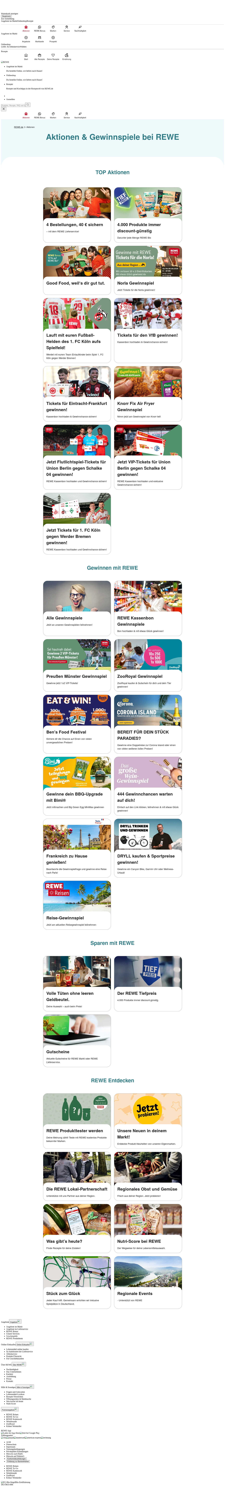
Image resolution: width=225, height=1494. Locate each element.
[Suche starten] (27, 105)
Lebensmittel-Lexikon (15, 1394)
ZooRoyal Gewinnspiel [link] (139, 676)
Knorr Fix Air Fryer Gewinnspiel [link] (135, 406)
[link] (115, 68)
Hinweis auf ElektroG (15, 1456)
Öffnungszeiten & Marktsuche (18, 1399)
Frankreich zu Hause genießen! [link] (66, 859)
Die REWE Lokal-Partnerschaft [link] (76, 1189)
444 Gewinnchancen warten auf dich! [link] (145, 797)
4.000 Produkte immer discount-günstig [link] (139, 227)
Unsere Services (13, 1334)
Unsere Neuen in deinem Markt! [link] (142, 1134)
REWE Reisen (12, 1414)
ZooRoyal (10, 1424)
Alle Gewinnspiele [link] (64, 618)
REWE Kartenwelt (14, 1419)
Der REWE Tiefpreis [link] (137, 993)
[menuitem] (26, 28)
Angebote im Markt (14, 1327)
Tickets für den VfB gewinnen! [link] (147, 335)
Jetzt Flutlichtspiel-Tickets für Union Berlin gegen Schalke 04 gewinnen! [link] (76, 468)
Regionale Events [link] (134, 1293)
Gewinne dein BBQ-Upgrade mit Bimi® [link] (74, 797)
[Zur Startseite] (10, 5)
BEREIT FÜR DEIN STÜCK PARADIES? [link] (143, 735)
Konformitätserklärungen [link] (16, 1459)
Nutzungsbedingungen (15, 1449)
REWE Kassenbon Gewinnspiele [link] (135, 621)
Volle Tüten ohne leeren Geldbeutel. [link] (70, 996)
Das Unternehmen (13, 1372)
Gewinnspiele (12, 1336)
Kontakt (9, 1381)
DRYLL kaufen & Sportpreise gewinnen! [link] (146, 859)
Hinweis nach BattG (14, 1454)
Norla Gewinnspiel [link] (135, 283)
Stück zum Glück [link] (63, 1293)
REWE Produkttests (14, 1338)
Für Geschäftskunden (15, 1359)
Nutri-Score (11, 1404)
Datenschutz (11, 1444)
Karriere (9, 1374)
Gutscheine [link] (57, 1052)
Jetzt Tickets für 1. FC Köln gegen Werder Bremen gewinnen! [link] (73, 536)
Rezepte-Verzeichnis (14, 1397)
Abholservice (11, 1354)
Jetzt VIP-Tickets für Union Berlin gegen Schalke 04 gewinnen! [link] (143, 468)
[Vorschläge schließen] (3, 109)
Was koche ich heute (14, 1401)
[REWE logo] (5, 62)
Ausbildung (11, 1376)
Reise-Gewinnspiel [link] (65, 918)
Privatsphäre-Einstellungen (17, 1451)
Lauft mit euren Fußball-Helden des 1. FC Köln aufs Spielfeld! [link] (73, 341)
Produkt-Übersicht (13, 1356)
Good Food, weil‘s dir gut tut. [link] (75, 283)
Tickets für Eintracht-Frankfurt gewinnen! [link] (76, 406)
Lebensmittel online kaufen (17, 1349)
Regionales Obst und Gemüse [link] (147, 1189)
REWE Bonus (12, 1331)
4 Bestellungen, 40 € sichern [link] (74, 224)
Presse (8, 1379)
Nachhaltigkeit (12, 1369)
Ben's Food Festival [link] (66, 732)
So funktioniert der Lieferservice (19, 1351)
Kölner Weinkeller (13, 1426)
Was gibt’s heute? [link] (64, 1241)
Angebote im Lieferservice (17, 1329)
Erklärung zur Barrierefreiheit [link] (18, 1461)
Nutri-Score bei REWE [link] (139, 1241)
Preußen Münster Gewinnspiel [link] (76, 676)
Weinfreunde (11, 1421)
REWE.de (18, 127)
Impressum (10, 1447)
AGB (8, 1442)
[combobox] (13, 105)
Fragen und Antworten (15, 1392)
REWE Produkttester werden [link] (74, 1130)
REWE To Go (12, 1417)
